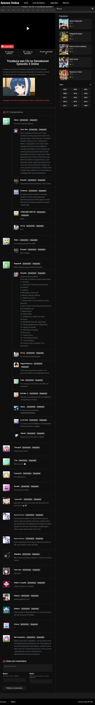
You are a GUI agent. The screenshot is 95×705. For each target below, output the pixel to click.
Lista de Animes (39, 3)
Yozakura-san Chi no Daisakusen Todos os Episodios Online (26, 100)
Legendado (8, 46)
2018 (85, 93)
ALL (2, 10)
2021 (85, 89)
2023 (64, 89)
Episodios (54, 3)
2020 (64, 93)
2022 (75, 89)
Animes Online (6, 7)
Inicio (26, 3)
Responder (33, 120)
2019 (75, 93)
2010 (75, 105)
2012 (85, 101)
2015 (85, 97)
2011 (64, 105)
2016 (75, 97)
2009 (85, 105)
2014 (64, 101)
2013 (75, 101)
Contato (3, 702)
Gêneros (66, 3)
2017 (64, 97)
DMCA (13, 702)
